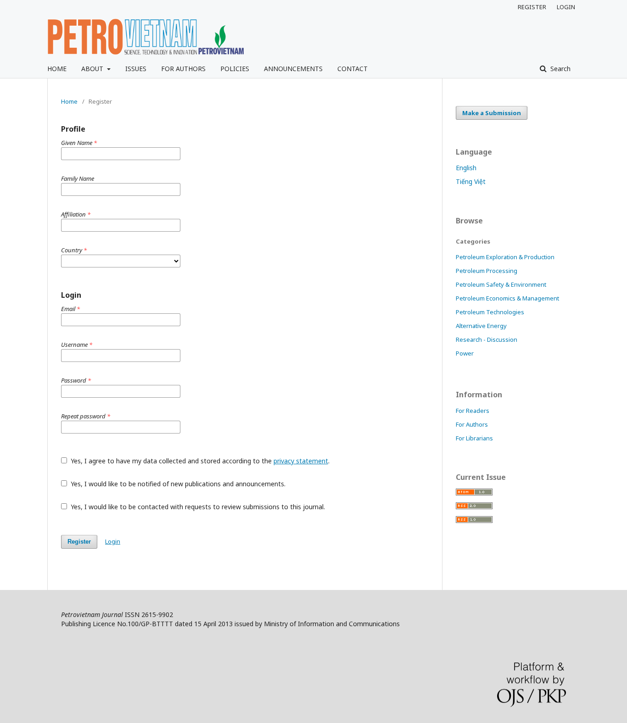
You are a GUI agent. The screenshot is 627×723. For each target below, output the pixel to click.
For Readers (472, 410)
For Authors (472, 424)
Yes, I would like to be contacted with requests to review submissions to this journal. (197, 506)
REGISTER (532, 7)
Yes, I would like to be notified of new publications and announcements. (177, 483)
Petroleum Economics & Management (507, 298)
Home (69, 101)
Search (560, 68)
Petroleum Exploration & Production (505, 257)
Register (79, 541)
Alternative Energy (481, 326)
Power (465, 353)
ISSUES (135, 68)
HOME (57, 68)
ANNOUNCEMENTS (293, 68)
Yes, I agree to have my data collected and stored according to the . (199, 460)
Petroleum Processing (486, 271)
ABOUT (93, 68)
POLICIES (234, 68)
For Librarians (474, 438)
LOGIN (566, 7)
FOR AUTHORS (183, 68)
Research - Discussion (486, 339)
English (466, 167)
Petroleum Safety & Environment (501, 284)
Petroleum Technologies (490, 312)
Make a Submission (491, 113)
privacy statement (301, 460)
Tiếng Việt (471, 181)
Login (112, 541)
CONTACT (352, 68)
